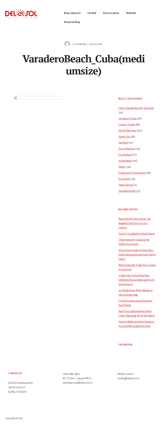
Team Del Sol (126, 185)
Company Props (128, 118)
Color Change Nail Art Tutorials (136, 108)
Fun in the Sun (126, 148)
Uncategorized (127, 191)
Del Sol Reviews (127, 130)
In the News (125, 160)
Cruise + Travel (127, 124)
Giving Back (125, 154)
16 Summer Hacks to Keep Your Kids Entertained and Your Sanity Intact (137, 255)
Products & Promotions (132, 173)
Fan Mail (123, 142)
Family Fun (125, 136)
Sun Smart (124, 179)
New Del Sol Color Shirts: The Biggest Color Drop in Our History (135, 223)
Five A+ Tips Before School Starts (137, 233)
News (122, 166)
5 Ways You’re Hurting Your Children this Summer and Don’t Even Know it (137, 280)
